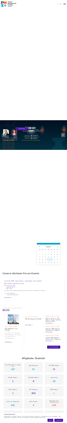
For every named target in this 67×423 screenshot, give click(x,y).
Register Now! (22, 128)
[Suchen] (58, 4)
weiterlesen (8, 342)
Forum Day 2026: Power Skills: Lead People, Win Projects (23, 281)
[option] (22, 127)
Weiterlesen (7, 297)
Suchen (63, 5)
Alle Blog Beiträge (53, 347)
